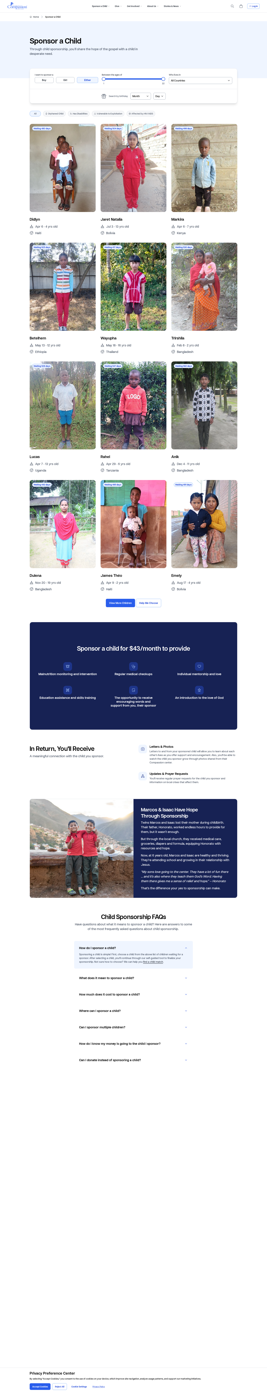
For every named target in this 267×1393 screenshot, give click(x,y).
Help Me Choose (148, 603)
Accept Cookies (40, 1386)
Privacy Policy (99, 1386)
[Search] (232, 6)
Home (36, 16)
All (35, 113)
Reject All (59, 1386)
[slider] (104, 79)
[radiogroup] (66, 80)
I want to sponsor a (44, 74)
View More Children (120, 603)
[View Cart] (241, 6)
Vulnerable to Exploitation (109, 113)
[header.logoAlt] (17, 8)
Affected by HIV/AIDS (142, 113)
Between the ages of (112, 74)
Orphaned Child (56, 113)
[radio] (44, 80)
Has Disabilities (80, 113)
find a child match (153, 961)
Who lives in (175, 74)
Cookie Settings (79, 1386)
